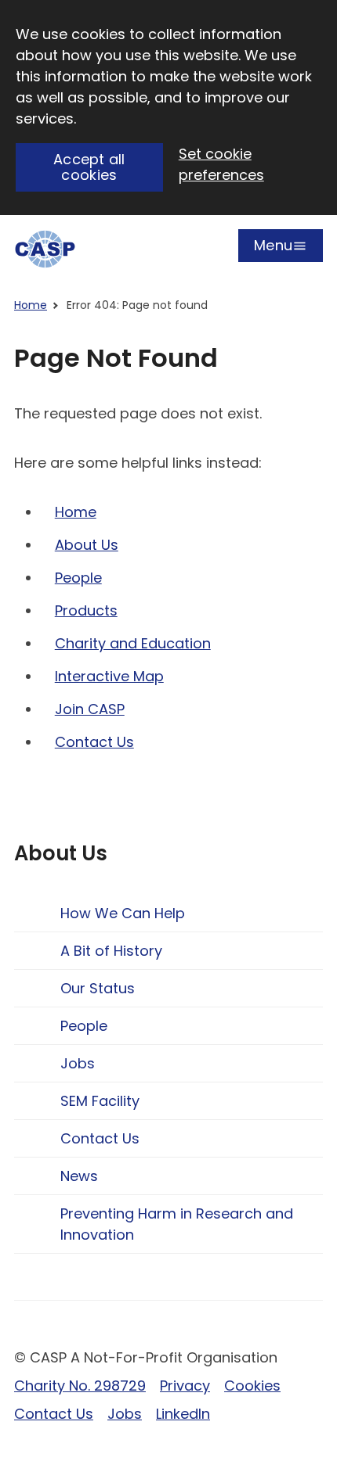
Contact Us (94, 742)
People (78, 577)
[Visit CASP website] (45, 249)
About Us (86, 545)
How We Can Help (122, 913)
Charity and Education (133, 643)
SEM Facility (100, 1101)
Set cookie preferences (221, 164)
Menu (273, 248)
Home (30, 305)
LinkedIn (183, 1413)
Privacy (185, 1385)
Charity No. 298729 (80, 1385)
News (79, 1176)
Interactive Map (109, 676)
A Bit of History (111, 950)
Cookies (252, 1385)
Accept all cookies (89, 167)
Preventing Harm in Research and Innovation (176, 1224)
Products (86, 610)
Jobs (77, 1063)
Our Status (97, 988)
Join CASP (90, 709)
